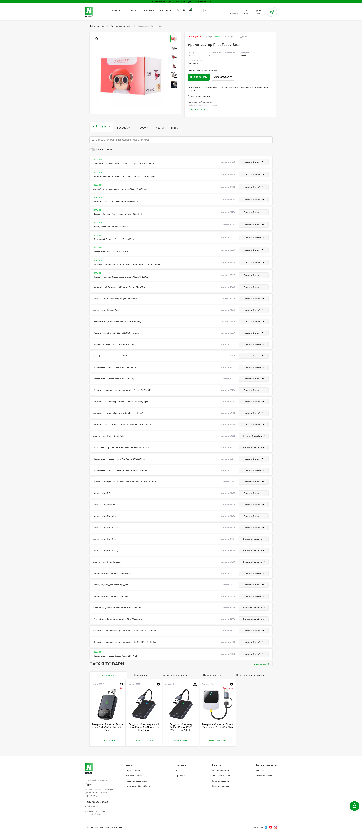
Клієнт (135, 10)
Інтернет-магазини (220, 781)
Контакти (165, 10)
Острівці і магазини (221, 775)
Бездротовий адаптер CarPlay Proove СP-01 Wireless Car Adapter (181, 727)
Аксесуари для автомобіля (121, 26)
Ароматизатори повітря (175, 675)
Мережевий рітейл (220, 770)
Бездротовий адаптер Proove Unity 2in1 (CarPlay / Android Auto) (107, 727)
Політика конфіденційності (138, 786)
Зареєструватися (223, 77)
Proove (142, 127)
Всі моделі (101, 126)
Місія (178, 770)
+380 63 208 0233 (96, 802)
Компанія (149, 10)
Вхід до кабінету (198, 77)
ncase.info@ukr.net (93, 814)
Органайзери (141, 675)
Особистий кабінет (264, 775)
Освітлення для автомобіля (250, 675)
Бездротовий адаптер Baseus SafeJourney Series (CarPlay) (217, 725)
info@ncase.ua (91, 806)
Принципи (180, 775)
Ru (206, 10)
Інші (174, 127)
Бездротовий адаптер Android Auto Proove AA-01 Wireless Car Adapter (144, 727)
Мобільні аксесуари (97, 26)
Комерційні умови (134, 775)
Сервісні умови (133, 770)
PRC (159, 127)
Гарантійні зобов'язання (137, 781)
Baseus (123, 127)
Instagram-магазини (221, 786)
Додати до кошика (107, 741)
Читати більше (198, 109)
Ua (201, 10)
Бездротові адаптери (108, 675)
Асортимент (119, 10)
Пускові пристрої (212, 675)
